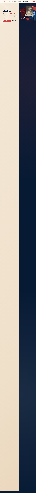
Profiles (12, 1)
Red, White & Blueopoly (25, 1)
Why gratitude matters (14, 20)
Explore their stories (6, 20)
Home (9, 1)
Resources (20, 1)
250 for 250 (17, 1)
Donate (32, 1)
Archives (15, 1)
